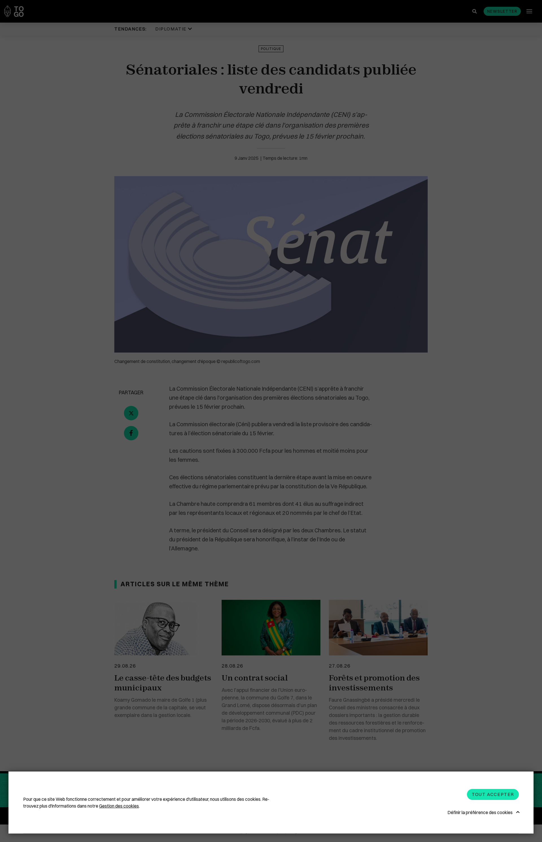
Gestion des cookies (119, 806)
